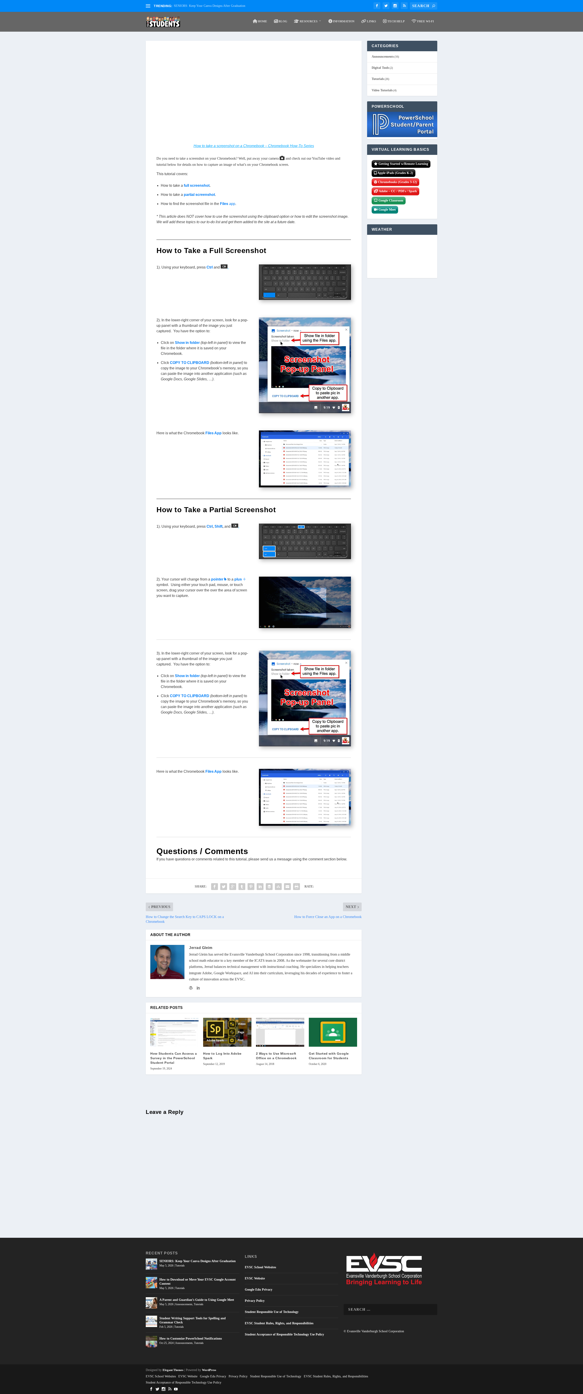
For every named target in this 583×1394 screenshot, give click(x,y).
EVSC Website (255, 1278)
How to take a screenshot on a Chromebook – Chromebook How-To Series (254, 146)
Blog (282, 21)
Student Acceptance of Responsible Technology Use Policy (284, 1334)
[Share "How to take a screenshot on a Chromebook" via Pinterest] (251, 886)
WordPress (209, 1370)
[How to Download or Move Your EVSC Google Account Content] (151, 1282)
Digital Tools (380, 67)
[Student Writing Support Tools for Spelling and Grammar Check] (151, 1321)
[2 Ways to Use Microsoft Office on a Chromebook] (280, 1032)
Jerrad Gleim (200, 948)
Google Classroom (390, 200)
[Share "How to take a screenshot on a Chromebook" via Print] (296, 886)
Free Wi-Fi (425, 21)
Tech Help (396, 21)
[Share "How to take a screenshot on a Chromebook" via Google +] (232, 886)
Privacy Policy (255, 1300)
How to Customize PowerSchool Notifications (190, 1338)
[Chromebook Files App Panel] (305, 486)
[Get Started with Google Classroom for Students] (333, 1032)
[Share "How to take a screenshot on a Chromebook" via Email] (287, 886)
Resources (308, 21)
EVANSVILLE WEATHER (402, 256)
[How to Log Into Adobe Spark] (227, 1032)
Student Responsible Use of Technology (272, 1312)
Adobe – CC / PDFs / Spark (397, 191)
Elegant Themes (173, 1370)
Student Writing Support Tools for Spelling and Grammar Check (192, 1320)
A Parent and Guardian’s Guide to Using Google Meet (196, 1300)
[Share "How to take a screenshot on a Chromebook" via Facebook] (214, 886)
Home (262, 21)
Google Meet (387, 209)
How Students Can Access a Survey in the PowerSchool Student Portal (173, 1058)
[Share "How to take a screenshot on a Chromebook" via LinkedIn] (260, 886)
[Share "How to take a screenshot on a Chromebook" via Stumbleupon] (278, 886)
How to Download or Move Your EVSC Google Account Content (197, 1281)
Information (343, 21)
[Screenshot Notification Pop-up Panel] (305, 412)
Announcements (383, 56)
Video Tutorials (382, 90)
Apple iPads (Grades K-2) (395, 173)
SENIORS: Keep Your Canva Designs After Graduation (209, 6)
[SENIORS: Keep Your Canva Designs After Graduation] (151, 1264)
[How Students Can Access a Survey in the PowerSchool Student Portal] (174, 1032)
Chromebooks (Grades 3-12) (397, 182)
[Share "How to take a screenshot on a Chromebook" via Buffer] (269, 886)
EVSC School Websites (260, 1267)
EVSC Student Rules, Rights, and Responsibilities (279, 1323)
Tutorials (378, 79)
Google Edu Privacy (258, 1289)
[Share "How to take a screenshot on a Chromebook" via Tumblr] (241, 886)
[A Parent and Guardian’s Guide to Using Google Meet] (151, 1303)
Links (371, 21)
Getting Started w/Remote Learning (403, 164)
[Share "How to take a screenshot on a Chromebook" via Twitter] (223, 886)
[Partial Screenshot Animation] (305, 627)
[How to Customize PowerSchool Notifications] (151, 1341)
